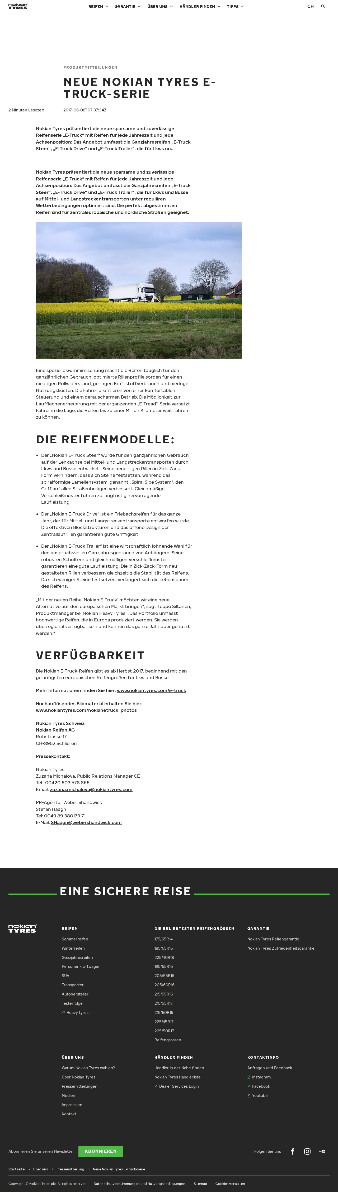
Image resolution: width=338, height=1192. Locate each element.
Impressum (72, 1104)
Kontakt (69, 1114)
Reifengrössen (167, 1040)
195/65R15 (163, 966)
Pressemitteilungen (79, 1086)
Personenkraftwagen (81, 966)
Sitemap (200, 1184)
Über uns (157, 6)
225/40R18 (164, 957)
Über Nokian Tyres (78, 1077)
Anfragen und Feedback (269, 1068)
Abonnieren (101, 1151)
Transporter (73, 985)
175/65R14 (163, 939)
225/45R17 (163, 1021)
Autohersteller (75, 994)
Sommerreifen (75, 939)
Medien (68, 1095)
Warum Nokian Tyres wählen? (88, 1068)
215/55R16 (163, 994)
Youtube (260, 1095)
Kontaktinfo (263, 1057)
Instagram (261, 1077)
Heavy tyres (77, 1012)
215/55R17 (163, 1003)
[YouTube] (322, 1151)
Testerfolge (72, 1003)
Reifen (95, 6)
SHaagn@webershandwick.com (86, 822)
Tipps (233, 6)
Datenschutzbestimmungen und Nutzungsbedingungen (139, 1184)
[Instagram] (307, 1151)
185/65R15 (163, 948)
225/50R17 (164, 1031)
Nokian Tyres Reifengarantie (273, 939)
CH (310, 6)
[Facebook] (292, 1151)
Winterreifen (73, 948)
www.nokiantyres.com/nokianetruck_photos (86, 710)
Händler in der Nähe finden (179, 1068)
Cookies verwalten (230, 1184)
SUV (65, 975)
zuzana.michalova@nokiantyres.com (91, 789)
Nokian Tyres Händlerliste (177, 1077)
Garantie (125, 6)
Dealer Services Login (179, 1086)
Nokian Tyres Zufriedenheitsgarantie (280, 948)
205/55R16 (164, 975)
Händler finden (197, 6)
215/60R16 (163, 1012)
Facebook (261, 1086)
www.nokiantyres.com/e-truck (151, 690)
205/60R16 (164, 985)
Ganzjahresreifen (77, 957)
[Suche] (323, 6)
